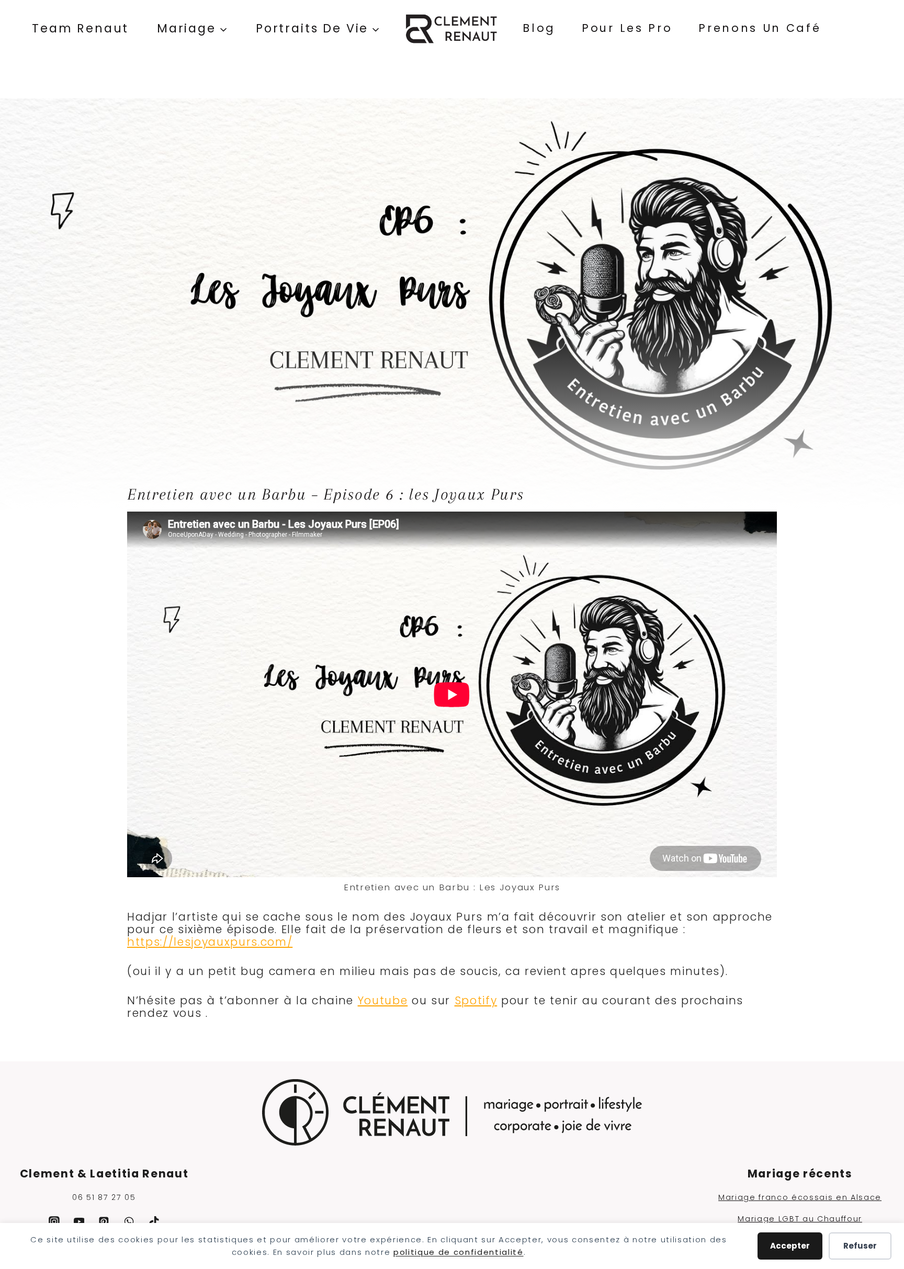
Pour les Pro (627, 28)
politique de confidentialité (458, 1252)
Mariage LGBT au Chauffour (800, 1219)
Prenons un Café (759, 28)
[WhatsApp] (129, 1222)
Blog (539, 28)
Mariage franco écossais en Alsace (800, 1197)
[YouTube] (79, 1222)
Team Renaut (80, 28)
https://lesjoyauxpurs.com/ (209, 941)
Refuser (860, 1245)
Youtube (383, 1000)
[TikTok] (154, 1222)
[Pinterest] (104, 1222)
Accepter (790, 1245)
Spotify (476, 1000)
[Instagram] (54, 1222)
